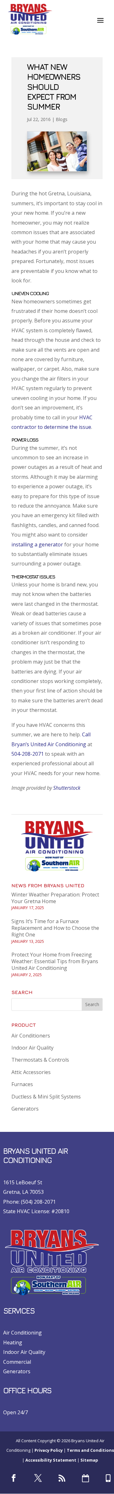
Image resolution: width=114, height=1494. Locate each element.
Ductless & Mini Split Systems (46, 1096)
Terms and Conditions (90, 1450)
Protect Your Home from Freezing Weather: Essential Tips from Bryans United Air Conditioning (54, 961)
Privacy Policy (49, 1450)
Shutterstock (66, 787)
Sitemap (89, 1460)
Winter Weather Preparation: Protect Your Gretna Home (55, 898)
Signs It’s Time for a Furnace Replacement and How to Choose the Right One (55, 928)
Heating (12, 1342)
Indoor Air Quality (32, 1047)
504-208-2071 (27, 753)
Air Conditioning (22, 1332)
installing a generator (37, 544)
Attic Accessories (31, 1072)
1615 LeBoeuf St (22, 1182)
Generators (25, 1108)
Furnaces (22, 1084)
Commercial (17, 1361)
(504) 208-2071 (38, 1201)
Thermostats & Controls (40, 1059)
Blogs (61, 119)
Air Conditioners (30, 1035)
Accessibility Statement (50, 1460)
